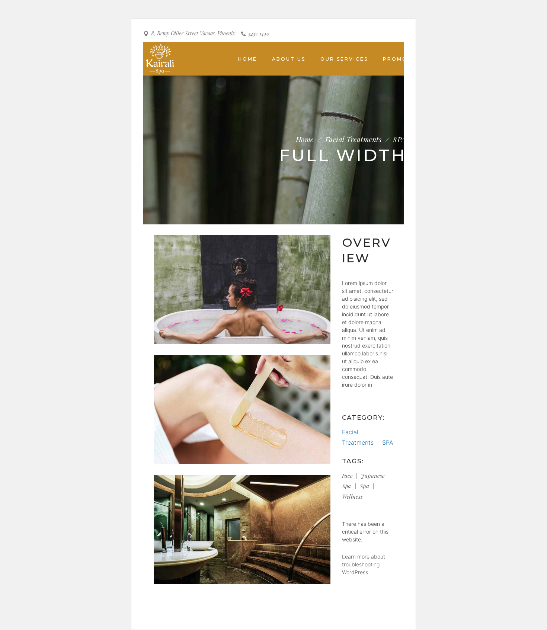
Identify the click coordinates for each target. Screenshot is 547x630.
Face (347, 475)
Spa (364, 486)
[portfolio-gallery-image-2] (242, 409)
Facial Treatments (353, 139)
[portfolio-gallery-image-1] (242, 289)
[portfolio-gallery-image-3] (242, 529)
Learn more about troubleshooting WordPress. (363, 564)
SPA (399, 139)
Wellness (352, 496)
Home (305, 139)
